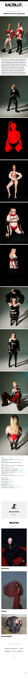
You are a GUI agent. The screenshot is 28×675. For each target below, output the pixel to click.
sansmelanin (9, 467)
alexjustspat (9, 484)
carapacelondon (10, 481)
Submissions (8, 651)
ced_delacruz (15, 486)
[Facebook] (8, 644)
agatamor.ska (5, 464)
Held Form (5, 568)
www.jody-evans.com (18, 459)
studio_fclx (9, 473)
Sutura (4, 611)
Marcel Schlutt (14, 512)
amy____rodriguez (17, 487)
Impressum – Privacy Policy (11, 648)
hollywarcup (19, 469)
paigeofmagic (19, 470)
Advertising (20, 651)
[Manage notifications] (25, 673)
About (14, 651)
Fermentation (6, 636)
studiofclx (10, 479)
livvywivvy (9, 482)
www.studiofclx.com (20, 472)
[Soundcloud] (13, 644)
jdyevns (8, 460)
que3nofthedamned (18, 475)
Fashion (10, 11)
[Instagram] (11, 644)
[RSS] (16, 644)
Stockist (21, 648)
